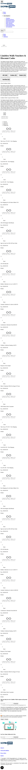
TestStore (8, 18)
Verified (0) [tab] (5, 125)
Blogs (4, 12)
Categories (5, 36)
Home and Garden (10, 21)
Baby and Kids (9, 23)
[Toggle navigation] (2, 2)
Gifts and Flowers (10, 24)
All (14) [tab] (5, 121)
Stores (4, 13)
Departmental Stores (10, 20)
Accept (6, 719)
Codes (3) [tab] (5, 123)
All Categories (9, 26)
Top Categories (7, 15)
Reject (2, 719)
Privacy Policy (3, 753)
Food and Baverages (10, 25)
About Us (2, 747)
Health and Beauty (10, 19)
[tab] (4, 75)
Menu (2, 30)
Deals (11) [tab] (5, 124)
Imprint (2, 755)
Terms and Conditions (5, 750)
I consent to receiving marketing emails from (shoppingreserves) (14, 705)
